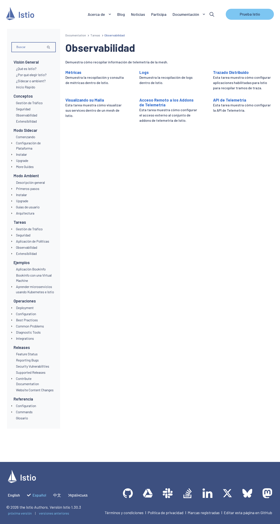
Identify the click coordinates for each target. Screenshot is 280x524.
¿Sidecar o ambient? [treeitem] (31, 81)
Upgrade (22, 160)
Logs (144, 72)
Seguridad (23, 235)
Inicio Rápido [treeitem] (25, 87)
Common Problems (30, 326)
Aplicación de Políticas (32, 241)
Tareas (20, 222)
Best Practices (27, 320)
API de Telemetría (229, 100)
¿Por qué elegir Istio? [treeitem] (31, 75)
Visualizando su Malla (84, 100)
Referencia (23, 399)
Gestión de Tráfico (29, 229)
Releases (22, 347)
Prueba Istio (250, 14)
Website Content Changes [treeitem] (35, 390)
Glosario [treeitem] (22, 418)
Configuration (26, 314)
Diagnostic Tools (28, 332)
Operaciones (25, 301)
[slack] (167, 493)
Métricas (73, 72)
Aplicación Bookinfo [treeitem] (31, 269)
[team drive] (147, 493)
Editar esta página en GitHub (248, 512)
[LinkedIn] (207, 493)
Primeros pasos (27, 188)
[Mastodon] (267, 493)
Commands (24, 412)
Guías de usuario (28, 207)
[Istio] (20, 14)
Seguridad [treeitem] (23, 109)
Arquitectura (25, 213)
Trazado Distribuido (231, 72)
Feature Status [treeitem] (27, 354)
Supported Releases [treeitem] (31, 372)
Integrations (25, 338)
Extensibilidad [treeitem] (26, 121)
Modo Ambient (26, 175)
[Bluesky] (247, 493)
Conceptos (23, 96)
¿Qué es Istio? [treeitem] (26, 68)
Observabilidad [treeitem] (26, 115)
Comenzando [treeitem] (25, 137)
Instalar (21, 154)
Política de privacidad (166, 512)
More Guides (25, 167)
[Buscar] (211, 14)
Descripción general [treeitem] (30, 182)
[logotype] (22, 481)
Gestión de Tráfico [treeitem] (29, 103)
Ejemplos (22, 262)
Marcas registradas (204, 512)
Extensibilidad (26, 253)
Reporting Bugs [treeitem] (27, 360)
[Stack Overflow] (187, 493)
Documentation (75, 35)
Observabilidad (26, 247)
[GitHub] (128, 493)
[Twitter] (227, 493)
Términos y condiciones (124, 512)
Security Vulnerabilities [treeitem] (32, 366)
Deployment (25, 308)
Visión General (26, 62)
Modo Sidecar (25, 130)
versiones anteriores (54, 513)
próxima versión (20, 513)
